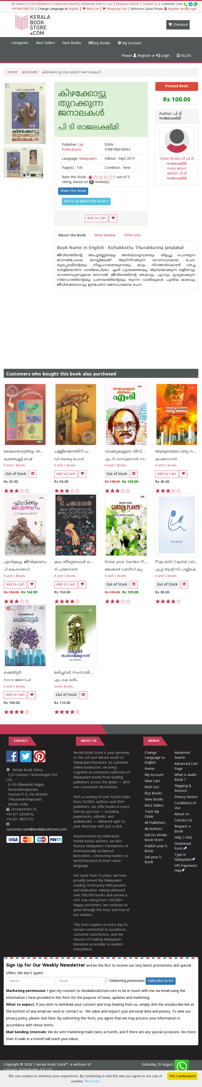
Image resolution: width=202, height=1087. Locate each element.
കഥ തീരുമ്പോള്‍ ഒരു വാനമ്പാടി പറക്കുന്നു (94, 562)
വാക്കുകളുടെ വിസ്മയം (128, 451)
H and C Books (14, 466)
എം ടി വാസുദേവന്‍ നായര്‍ (128, 459)
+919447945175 (23, 9)
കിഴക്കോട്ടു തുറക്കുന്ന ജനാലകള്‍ (82, 104)
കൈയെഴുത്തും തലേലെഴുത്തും (35, 451)
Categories (20, 43)
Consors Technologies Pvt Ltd (28, 1070)
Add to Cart (96, 218)
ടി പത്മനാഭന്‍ (66, 570)
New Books (71, 43)
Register (173, 9)
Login (192, 9)
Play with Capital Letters (178, 562)
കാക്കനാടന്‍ (166, 459)
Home (12, 72)
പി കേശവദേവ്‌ (17, 570)
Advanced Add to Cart (97, 4)
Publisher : (73, 147)
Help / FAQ (183, 838)
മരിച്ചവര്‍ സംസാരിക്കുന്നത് (80, 672)
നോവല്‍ (29, 72)
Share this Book (73, 191)
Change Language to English (155, 758)
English (74, 9)
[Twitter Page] (26, 761)
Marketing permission (127, 981)
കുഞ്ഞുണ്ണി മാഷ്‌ (18, 459)
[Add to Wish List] (113, 218)
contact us (75, 1012)
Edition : (120, 159)
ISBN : (117, 147)
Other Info (132, 235)
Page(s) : (72, 168)
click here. (49, 1018)
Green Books (63, 687)
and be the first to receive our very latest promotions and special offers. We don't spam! (98, 969)
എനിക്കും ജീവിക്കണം (25, 562)
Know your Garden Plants (128, 562)
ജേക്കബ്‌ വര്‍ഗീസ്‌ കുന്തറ (127, 570)
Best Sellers (45, 43)
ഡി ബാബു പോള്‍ (69, 459)
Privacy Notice (186, 797)
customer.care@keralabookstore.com (36, 830)
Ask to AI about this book (85, 201)
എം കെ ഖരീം (66, 680)
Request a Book (127, 4)
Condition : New (117, 168)
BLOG (185, 56)
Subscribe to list (160, 981)
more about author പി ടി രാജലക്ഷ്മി (177, 174)
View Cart (152, 781)
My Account (131, 43)
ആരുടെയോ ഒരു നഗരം (178, 451)
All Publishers (40, 4)
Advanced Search (65, 4)
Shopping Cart (116, 9)
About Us (181, 814)
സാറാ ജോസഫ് (17, 680)
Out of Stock (15, 474)
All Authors (19, 4)
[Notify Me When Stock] (33, 474)
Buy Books (101, 43)
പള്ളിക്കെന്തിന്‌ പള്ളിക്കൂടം (80, 451)
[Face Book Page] (12, 761)
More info (92, 1081)
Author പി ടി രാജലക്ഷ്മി (170, 116)
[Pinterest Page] (40, 761)
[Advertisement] (101, 324)
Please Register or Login (145, 56)
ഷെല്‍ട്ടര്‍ (12, 672)
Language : (79, 159)
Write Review (104, 235)
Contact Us (150, 4)
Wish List (92, 9)
